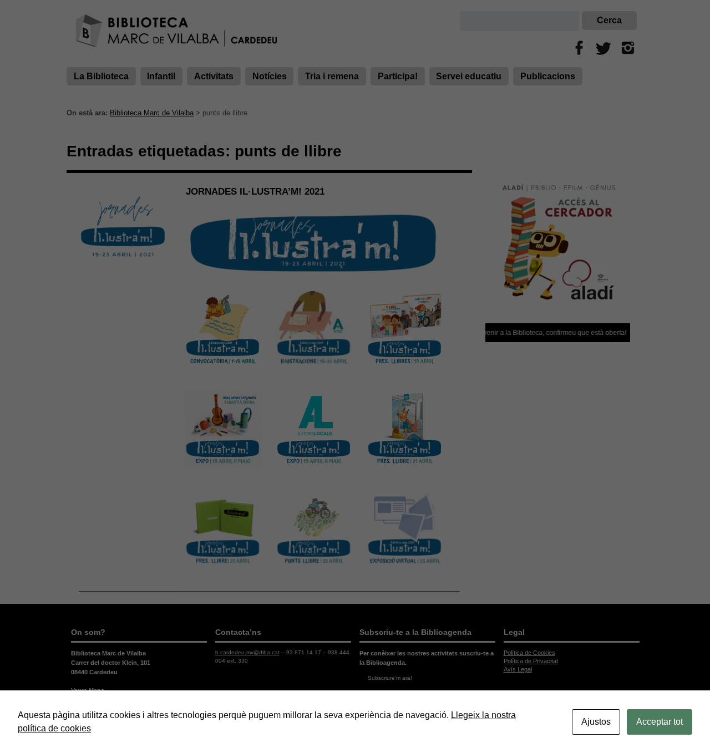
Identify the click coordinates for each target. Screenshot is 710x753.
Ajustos (596, 721)
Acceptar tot (659, 721)
